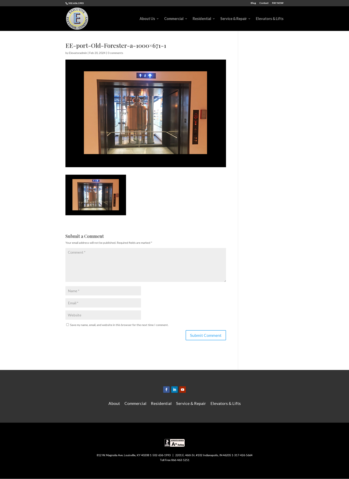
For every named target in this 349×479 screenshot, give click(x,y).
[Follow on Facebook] (166, 389)
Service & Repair (233, 19)
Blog (253, 3)
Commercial (174, 19)
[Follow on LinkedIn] (174, 389)
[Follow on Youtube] (182, 389)
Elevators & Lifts (270, 19)
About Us (147, 19)
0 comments (115, 53)
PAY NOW (278, 3)
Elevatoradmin (78, 53)
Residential (202, 19)
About (114, 404)
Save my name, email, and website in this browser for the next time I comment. (119, 325)
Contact (264, 3)
